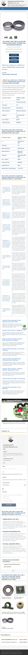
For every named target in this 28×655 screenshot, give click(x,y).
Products (6, 11)
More (13, 570)
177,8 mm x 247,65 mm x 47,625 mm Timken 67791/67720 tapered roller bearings (6, 228)
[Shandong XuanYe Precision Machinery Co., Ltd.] (4, 3)
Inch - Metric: (5, 119)
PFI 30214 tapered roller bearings (6, 267)
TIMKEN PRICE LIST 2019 (10, 519)
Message (4, 492)
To (3, 471)
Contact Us (8, 650)
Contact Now (14, 55)
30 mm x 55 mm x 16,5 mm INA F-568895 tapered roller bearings (6, 190)
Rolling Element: (6, 108)
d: (2, 102)
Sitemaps (18, 650)
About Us (3, 650)
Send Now (9, 505)
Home (2, 11)
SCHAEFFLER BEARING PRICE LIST (12, 532)
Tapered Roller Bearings (13, 11)
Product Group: (6, 122)
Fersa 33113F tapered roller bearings (6, 257)
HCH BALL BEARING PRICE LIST (14, 51)
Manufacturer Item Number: (9, 168)
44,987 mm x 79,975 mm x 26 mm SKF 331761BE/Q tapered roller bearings (6, 298)
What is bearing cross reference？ (14, 49)
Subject (4, 477)
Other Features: (6, 111)
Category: (4, 115)
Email (3, 466)
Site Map (14, 650)
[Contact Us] (24, 327)
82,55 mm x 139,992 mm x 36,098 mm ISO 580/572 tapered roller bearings (6, 215)
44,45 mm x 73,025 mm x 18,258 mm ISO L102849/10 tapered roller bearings (6, 203)
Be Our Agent (14, 61)
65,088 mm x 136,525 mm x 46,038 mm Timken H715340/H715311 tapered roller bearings (6, 244)
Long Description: (6, 98)
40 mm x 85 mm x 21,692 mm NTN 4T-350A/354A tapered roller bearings (6, 282)
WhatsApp (14, 58)
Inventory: (4, 105)
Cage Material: (5, 165)
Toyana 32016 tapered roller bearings (6, 310)
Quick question (6, 482)
